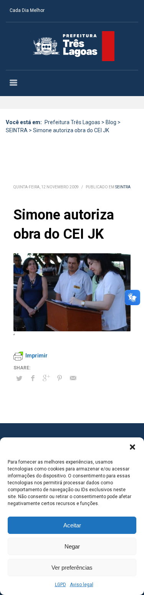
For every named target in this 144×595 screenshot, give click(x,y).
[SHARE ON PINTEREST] (59, 378)
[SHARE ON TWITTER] (19, 378)
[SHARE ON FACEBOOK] (32, 378)
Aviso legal (81, 584)
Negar (72, 546)
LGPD (60, 584)
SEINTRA (123, 187)
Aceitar (72, 525)
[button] (132, 447)
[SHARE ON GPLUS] (46, 378)
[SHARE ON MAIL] (73, 378)
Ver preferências (72, 567)
